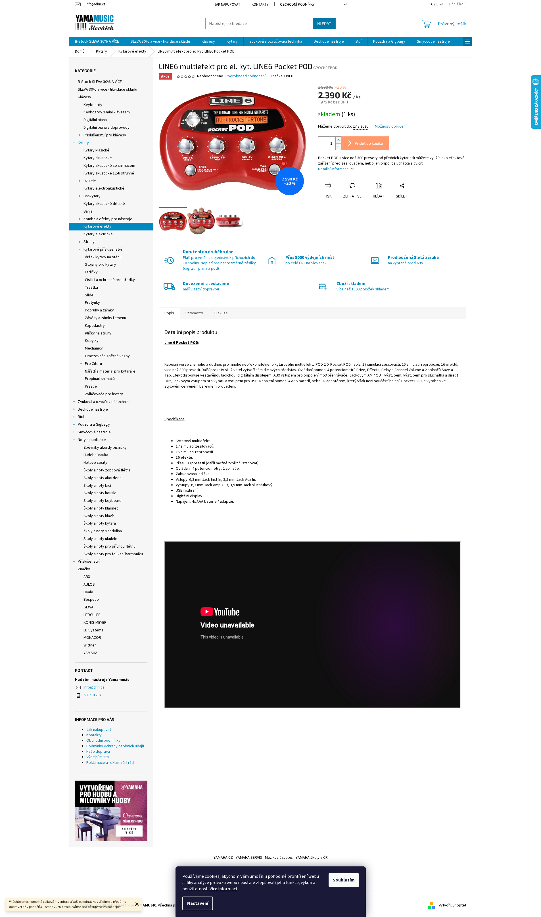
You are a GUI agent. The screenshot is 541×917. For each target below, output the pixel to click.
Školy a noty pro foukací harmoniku (113, 554)
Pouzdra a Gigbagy (94, 424)
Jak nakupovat (227, 4)
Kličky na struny (98, 333)
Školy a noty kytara (99, 523)
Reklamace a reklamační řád (110, 763)
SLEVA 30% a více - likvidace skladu (107, 89)
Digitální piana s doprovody (106, 127)
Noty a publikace (92, 440)
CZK (434, 4)
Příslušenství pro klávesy (104, 135)
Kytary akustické (97, 158)
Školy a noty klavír (98, 516)
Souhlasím (344, 880)
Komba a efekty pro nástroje (107, 219)
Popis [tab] (169, 313)
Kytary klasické (96, 150)
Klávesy (84, 97)
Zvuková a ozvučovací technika (104, 402)
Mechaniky (94, 348)
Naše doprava (98, 751)
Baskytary (92, 196)
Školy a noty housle (99, 493)
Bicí (81, 417)
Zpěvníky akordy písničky (105, 447)
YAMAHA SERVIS (249, 857)
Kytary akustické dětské (104, 204)
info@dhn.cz (94, 687)
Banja (88, 211)
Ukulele (89, 181)
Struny (89, 242)
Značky (84, 569)
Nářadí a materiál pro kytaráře (110, 371)
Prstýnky (92, 302)
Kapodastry (95, 325)
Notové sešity (95, 462)
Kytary (83, 143)
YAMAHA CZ (223, 857)
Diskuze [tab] (221, 313)
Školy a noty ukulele (100, 539)
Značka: (281, 76)
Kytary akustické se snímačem (109, 166)
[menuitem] (97, 41)
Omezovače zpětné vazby (107, 356)
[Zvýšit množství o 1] (338, 140)
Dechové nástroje (93, 409)
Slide (89, 295)
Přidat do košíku (369, 143)
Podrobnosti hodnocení (245, 76)
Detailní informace (333, 169)
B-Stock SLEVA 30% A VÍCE (100, 82)
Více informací (223, 889)
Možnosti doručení (390, 126)
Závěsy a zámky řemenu (105, 318)
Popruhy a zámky (99, 310)
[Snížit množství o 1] (338, 146)
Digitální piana (95, 120)
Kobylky (92, 341)
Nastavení (197, 903)
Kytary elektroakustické (103, 188)
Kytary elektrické (98, 234)
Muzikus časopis (279, 857)
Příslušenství (89, 561)
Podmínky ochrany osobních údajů (115, 746)
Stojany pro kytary (100, 264)
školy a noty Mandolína (102, 531)
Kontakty (260, 4)
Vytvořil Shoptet (452, 905)
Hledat (324, 23)
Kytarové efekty (97, 226)
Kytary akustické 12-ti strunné (108, 173)
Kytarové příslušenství (102, 249)
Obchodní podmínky (297, 4)
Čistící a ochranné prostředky (110, 280)
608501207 (92, 695)
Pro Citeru (93, 364)
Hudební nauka (95, 455)
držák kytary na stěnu (103, 257)
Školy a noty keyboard (102, 501)
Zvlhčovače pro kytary (104, 394)
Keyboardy (92, 105)
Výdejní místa (97, 757)
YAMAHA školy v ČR (312, 857)
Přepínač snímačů (100, 379)
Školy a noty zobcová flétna (107, 470)
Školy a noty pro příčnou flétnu (109, 546)
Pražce (91, 386)
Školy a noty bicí (97, 485)
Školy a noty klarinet (100, 508)
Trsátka (91, 287)
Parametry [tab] (194, 313)
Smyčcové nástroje (94, 432)
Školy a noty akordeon (102, 478)
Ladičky (91, 272)
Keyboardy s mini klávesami (107, 112)
